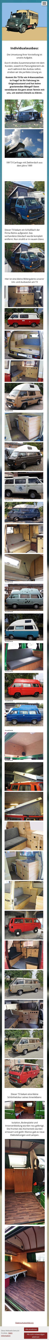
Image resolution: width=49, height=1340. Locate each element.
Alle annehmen (31, 1329)
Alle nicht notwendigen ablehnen (36, 1335)
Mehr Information (7, 1334)
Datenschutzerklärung (24, 1323)
